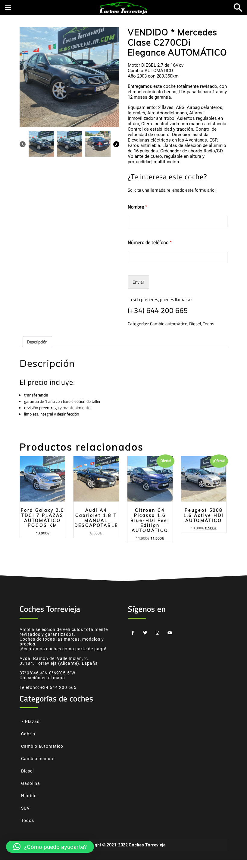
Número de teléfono (150, 242)
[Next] (116, 143)
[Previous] (23, 143)
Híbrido (29, 795)
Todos (208, 323)
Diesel (195, 323)
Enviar (138, 282)
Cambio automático (168, 323)
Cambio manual (38, 758)
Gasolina (30, 783)
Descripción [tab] (37, 342)
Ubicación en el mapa (42, 677)
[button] (50, 847)
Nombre (137, 207)
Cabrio (28, 733)
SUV (25, 808)
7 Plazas (30, 721)
